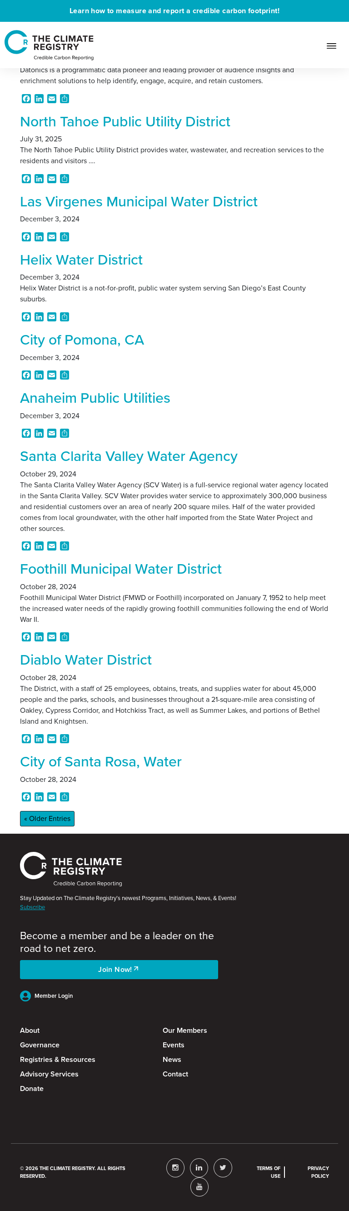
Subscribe (32, 907)
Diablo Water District (86, 660)
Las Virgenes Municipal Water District (139, 201)
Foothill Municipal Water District (121, 569)
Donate (32, 1088)
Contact (175, 1074)
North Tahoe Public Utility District (125, 121)
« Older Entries (47, 818)
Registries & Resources (57, 1059)
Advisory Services (49, 1074)
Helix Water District (81, 259)
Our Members (185, 1030)
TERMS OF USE (268, 1172)
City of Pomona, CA (82, 339)
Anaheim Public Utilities (95, 398)
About (30, 1030)
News (172, 1059)
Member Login (54, 995)
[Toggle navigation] (335, 45)
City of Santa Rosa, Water (101, 761)
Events (173, 1045)
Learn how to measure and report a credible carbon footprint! (174, 10)
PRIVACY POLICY (318, 1172)
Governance (40, 1045)
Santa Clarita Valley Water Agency (129, 456)
